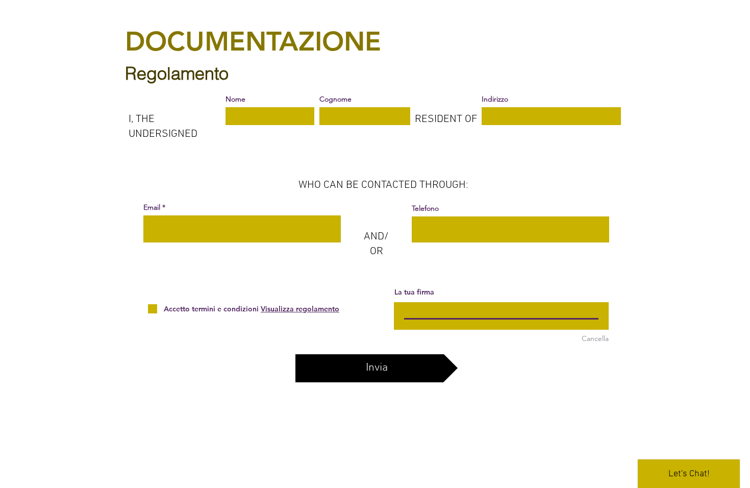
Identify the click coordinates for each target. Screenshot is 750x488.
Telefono (425, 208)
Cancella (595, 338)
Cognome (335, 99)
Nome (235, 99)
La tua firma (414, 292)
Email (151, 207)
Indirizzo (495, 99)
